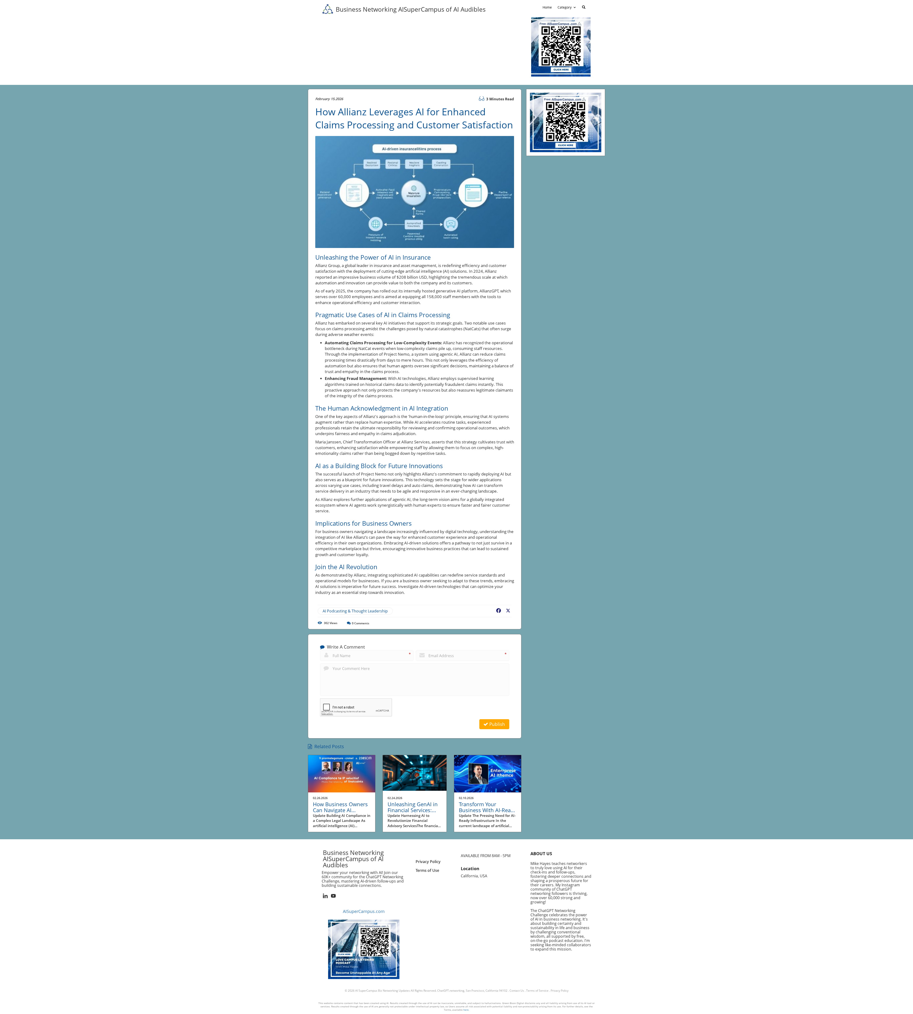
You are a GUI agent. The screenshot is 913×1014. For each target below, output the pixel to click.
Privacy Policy (559, 991)
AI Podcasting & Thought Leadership (355, 611)
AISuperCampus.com (364, 911)
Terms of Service (537, 991)
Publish (496, 724)
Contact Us (517, 991)
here (466, 1009)
